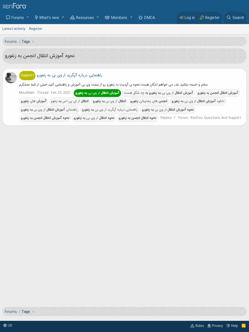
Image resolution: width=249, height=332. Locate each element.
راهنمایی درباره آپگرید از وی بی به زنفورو (61, 75)
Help (234, 326)
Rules (200, 326)
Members (119, 18)
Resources (85, 18)
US (9, 325)
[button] (27, 18)
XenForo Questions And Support (215, 118)
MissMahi (26, 93)
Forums (17, 18)
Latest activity (13, 29)
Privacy (217, 326)
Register (35, 29)
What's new (49, 18)
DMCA (149, 18)
